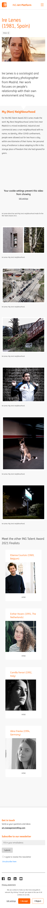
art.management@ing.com (13, 828)
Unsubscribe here (9, 861)
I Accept (24, 901)
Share (5, 33)
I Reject (37, 901)
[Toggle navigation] (42, 5)
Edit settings (23, 199)
